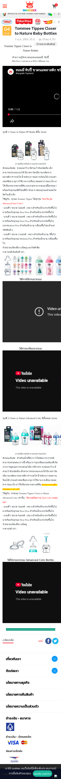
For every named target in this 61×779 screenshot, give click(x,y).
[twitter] (55, 641)
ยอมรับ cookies (42, 774)
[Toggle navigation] (4, 6)
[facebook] (48, 641)
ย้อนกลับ (9, 640)
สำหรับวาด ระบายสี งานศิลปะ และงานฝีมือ (26, 13)
